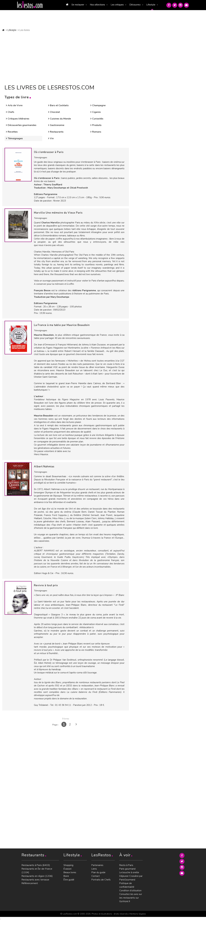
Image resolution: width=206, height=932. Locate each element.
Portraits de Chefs (101, 879)
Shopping (68, 865)
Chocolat (55, 112)
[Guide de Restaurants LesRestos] (30, 4)
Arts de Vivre (15, 105)
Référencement (30, 883)
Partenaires (97, 865)
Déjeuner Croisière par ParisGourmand (131, 877)
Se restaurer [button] (77, 4)
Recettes (13, 131)
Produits (96, 125)
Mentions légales (138, 913)
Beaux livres (69, 872)
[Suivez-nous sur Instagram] (180, 5)
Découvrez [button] (135, 4)
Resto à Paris (126, 865)
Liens (94, 868)
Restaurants (56, 131)
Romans (96, 131)
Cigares (96, 112)
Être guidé (68, 879)
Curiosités (97, 118)
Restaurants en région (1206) (37, 876)
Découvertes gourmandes (22, 125)
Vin (52, 138)
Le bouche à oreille (129, 872)
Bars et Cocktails (59, 105)
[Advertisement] (74, 57)
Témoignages (15, 138)
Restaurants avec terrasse (35, 879)
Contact (95, 876)
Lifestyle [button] (150, 4)
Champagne (99, 105)
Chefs (11, 112)
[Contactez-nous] (186, 5)
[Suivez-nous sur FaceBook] (168, 5)
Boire (66, 876)
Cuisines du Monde (60, 118)
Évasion (67, 868)
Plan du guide (98, 872)
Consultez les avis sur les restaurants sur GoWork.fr (130, 897)
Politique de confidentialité (126, 885)
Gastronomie (57, 125)
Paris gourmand (127, 868)
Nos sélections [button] (97, 4)
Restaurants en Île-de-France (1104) (37, 870)
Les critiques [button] (117, 4)
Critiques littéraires (18, 118)
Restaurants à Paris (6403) (36, 865)
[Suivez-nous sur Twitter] (174, 5)
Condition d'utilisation (130, 890)
